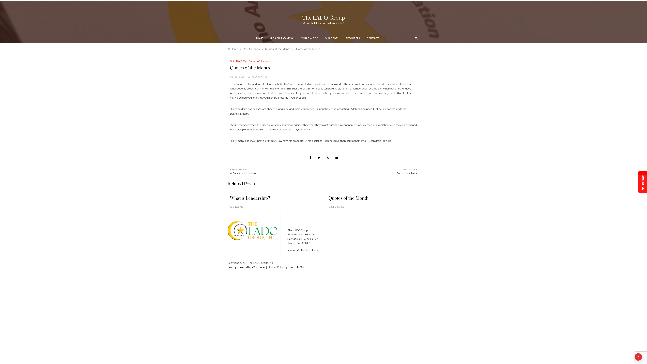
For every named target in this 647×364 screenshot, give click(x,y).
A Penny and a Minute (243, 173)
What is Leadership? (250, 198)
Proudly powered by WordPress (246, 267)
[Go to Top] (638, 357)
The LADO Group (323, 18)
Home (259, 38)
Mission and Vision (282, 38)
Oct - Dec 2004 (238, 61)
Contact (373, 38)
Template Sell (296, 267)
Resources (353, 38)
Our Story (332, 38)
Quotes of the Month (260, 61)
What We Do (309, 38)
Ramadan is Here (406, 173)
